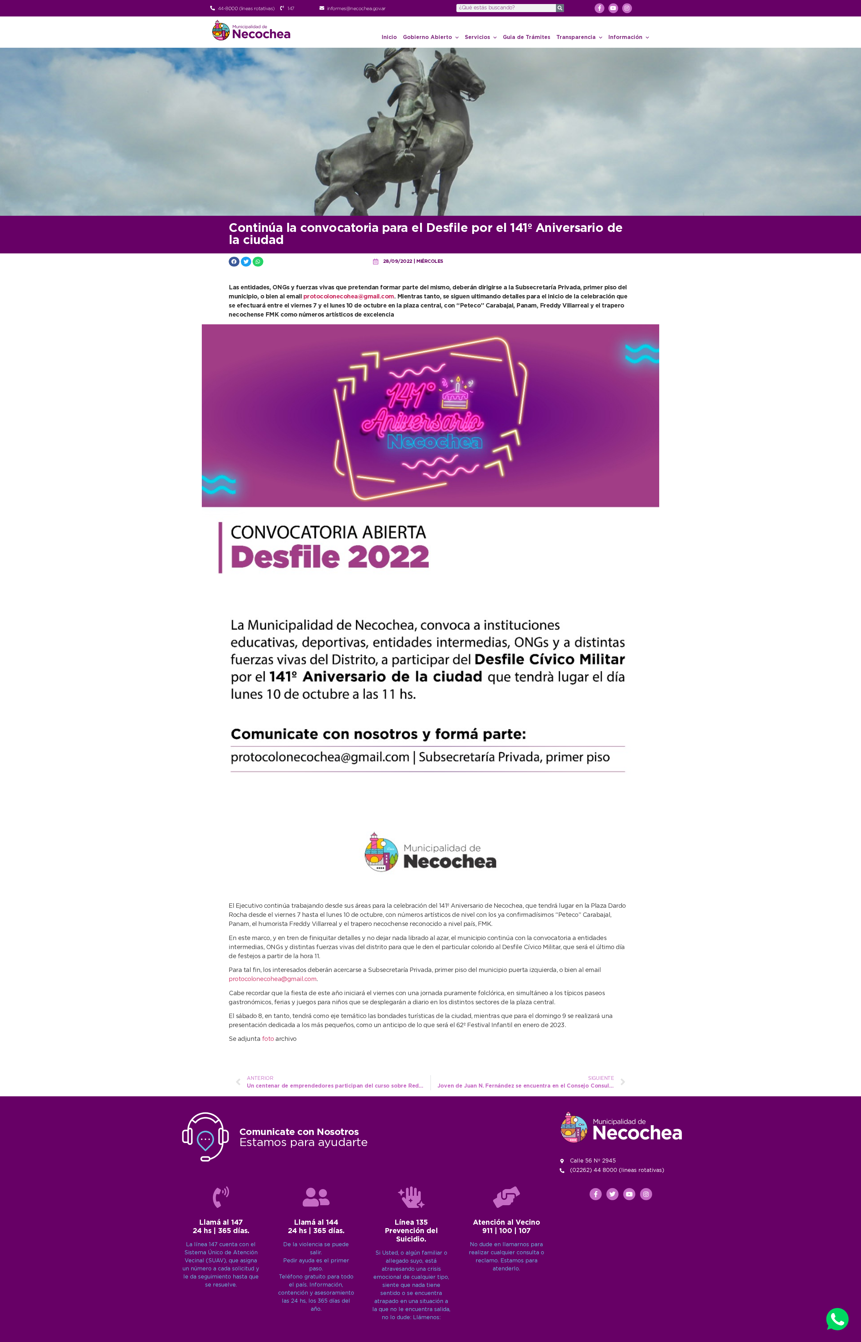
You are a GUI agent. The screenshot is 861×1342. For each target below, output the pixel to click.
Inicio (389, 37)
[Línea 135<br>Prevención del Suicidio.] (411, 1197)
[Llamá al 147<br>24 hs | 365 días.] (221, 1197)
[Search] (560, 8)
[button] (234, 262)
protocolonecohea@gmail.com (348, 296)
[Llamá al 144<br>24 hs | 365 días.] (316, 1197)
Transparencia (576, 37)
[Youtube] (613, 8)
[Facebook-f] (599, 8)
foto (269, 1039)
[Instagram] (627, 8)
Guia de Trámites (526, 37)
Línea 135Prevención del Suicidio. (411, 1231)
